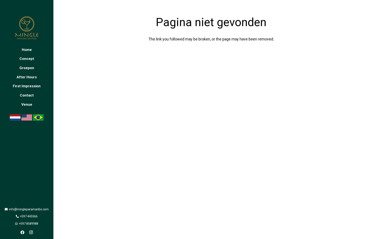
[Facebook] (22, 232)
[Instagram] (31, 232)
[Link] (26, 28)
